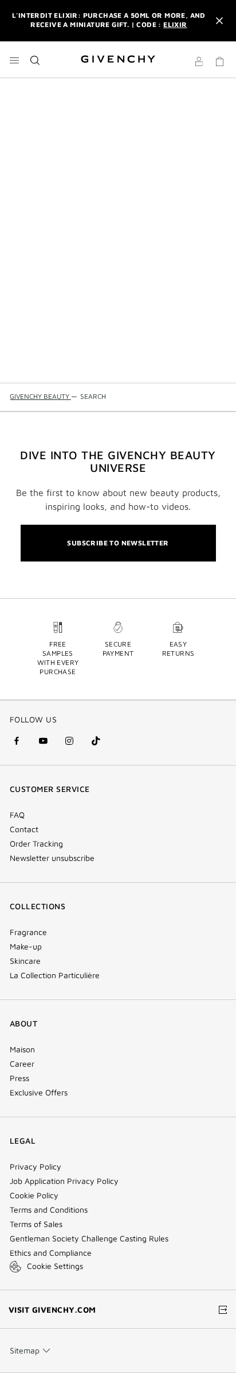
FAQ (17, 815)
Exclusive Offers (39, 1092)
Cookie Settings (55, 1266)
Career (22, 1063)
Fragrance (28, 932)
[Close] (219, 20)
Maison (22, 1049)
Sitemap (25, 1350)
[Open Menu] (14, 60)
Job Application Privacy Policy (64, 1181)
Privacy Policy (35, 1166)
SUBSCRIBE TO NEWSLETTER (117, 543)
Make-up (26, 946)
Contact (24, 829)
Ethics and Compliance (51, 1252)
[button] (199, 63)
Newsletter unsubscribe (52, 858)
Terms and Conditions (49, 1209)
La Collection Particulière (55, 975)
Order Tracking (36, 843)
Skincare (25, 961)
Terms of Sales (36, 1224)
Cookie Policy (34, 1195)
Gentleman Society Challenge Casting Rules (89, 1238)
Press (19, 1078)
